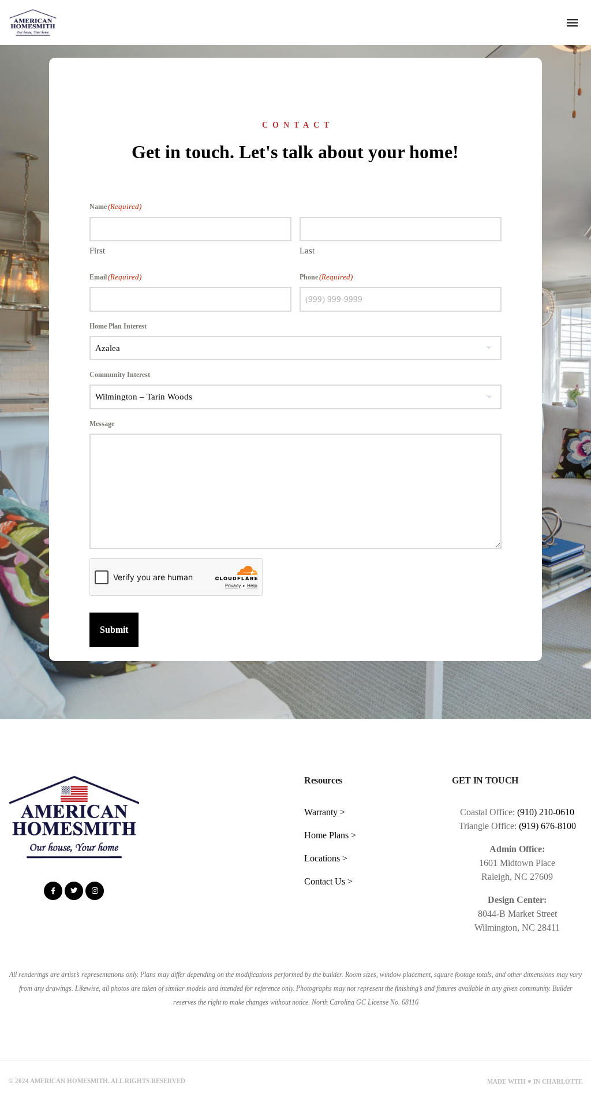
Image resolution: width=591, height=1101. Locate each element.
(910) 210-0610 (545, 812)
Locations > (325, 858)
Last (307, 250)
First (97, 250)
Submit (114, 630)
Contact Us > (328, 881)
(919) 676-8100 (547, 826)
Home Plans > (330, 835)
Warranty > (324, 812)
